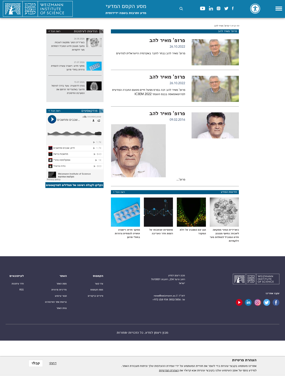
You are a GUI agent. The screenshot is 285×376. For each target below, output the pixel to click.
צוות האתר (61, 308)
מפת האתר (61, 283)
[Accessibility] (255, 8)
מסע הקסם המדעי (125, 9)
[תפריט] (279, 8)
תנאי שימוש (61, 296)
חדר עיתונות (18, 283)
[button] (181, 8)
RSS (21, 290)
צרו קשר (99, 283)
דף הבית (235, 26)
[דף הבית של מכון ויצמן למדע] (38, 9)
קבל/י (36, 363)
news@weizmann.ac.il (165, 296)
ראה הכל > (119, 192)
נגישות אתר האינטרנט (56, 302)
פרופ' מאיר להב (167, 40)
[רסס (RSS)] (101, 31)
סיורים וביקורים (95, 296)
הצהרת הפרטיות (169, 370)
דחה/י (52, 363)
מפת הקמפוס (96, 290)
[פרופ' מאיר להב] (215, 52)
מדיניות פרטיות (59, 290)
